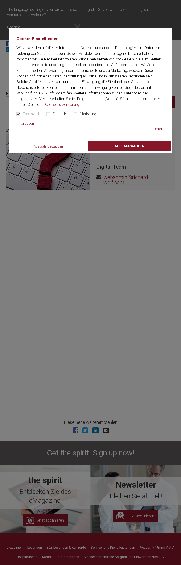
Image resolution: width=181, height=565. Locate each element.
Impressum (25, 123)
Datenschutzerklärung (61, 104)
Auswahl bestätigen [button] (48, 147)
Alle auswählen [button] (129, 146)
